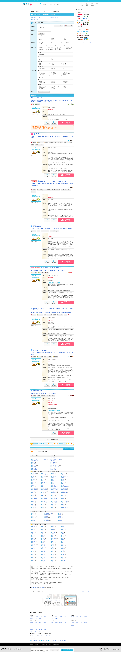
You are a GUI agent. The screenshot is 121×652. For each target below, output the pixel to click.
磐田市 (43, 495)
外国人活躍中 (53, 73)
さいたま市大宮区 (45, 474)
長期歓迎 (67, 42)
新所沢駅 (60, 522)
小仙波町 (33, 539)
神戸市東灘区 (54, 502)
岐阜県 (81, 616)
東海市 (33, 501)
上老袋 (53, 544)
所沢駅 (60, 519)
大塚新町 (33, 550)
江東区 (53, 480)
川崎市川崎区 (34, 491)
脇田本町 (33, 526)
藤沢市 (63, 491)
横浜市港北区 (44, 489)
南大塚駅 (47, 522)
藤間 (33, 548)
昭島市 (33, 486)
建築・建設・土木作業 (36, 17)
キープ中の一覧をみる (85, 591)
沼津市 (43, 494)
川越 (63, 536)
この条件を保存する (54, 650)
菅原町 (63, 533)
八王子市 (63, 485)
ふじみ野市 (44, 476)
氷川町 (53, 555)
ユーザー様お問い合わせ (35, 640)
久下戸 (43, 527)
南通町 (33, 554)
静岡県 (77, 616)
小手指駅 (47, 519)
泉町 (63, 542)
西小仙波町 (54, 538)
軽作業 (33, 462)
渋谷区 (53, 482)
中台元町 (53, 532)
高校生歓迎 (59, 49)
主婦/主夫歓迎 (41, 74)
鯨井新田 (43, 544)
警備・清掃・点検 (35, 460)
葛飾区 (43, 485)
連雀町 (43, 530)
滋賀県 (65, 616)
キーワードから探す (62, 640)
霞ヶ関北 (43, 548)
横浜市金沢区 (34, 489)
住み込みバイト (60, 48)
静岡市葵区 (54, 492)
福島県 (40, 622)
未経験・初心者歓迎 (66, 73)
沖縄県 (44, 631)
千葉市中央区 (54, 476)
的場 (33, 527)
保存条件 (87, 5)
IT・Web (52, 468)
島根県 (85, 622)
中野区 (63, 482)
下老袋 (53, 539)
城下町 (43, 558)
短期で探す (33, 635)
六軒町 (53, 535)
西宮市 (53, 504)
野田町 (33, 560)
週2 (63, 58)
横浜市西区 (34, 488)
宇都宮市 (33, 474)
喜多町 (33, 558)
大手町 (33, 555)
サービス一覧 (18, 648)
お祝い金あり (41, 54)
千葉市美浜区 (64, 476)
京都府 (60, 616)
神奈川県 (36, 616)
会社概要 (32, 644)
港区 (53, 479)
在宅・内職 (52, 88)
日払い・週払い (42, 68)
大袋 (33, 553)
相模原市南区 (54, 491)
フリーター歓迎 (53, 74)
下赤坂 (53, 542)
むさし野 (43, 545)
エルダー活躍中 (42, 73)
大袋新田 (33, 541)
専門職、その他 (54, 469)
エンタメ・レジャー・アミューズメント (39, 459)
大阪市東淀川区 (65, 501)
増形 (63, 548)
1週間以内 (41, 42)
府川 (53, 547)
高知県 (72, 625)
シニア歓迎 (50, 45)
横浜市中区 (44, 488)
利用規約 (37, 644)
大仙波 (63, 554)
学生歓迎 (40, 72)
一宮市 (33, 499)
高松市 (53, 507)
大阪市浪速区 (54, 501)
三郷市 (33, 476)
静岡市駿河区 (64, 492)
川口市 (53, 474)
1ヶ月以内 (50, 42)
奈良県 (52, 618)
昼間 (40, 63)
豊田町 (63, 545)
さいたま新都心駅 (48, 513)
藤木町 (63, 547)
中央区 (43, 479)
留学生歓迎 (41, 49)
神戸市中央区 (64, 502)
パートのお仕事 (69, 45)
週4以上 (52, 59)
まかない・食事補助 (42, 82)
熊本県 (36, 629)
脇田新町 (43, 551)
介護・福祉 (53, 463)
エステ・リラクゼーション (56, 466)
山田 (63, 530)
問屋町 (53, 551)
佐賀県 (36, 631)
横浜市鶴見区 (54, 486)
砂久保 (33, 557)
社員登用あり (50, 49)
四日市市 (43, 501)
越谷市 (63, 474)
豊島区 (33, 483)
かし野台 (43, 557)
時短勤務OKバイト (69, 47)
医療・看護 (34, 463)
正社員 (40, 38)
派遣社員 (52, 39)
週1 (51, 58)
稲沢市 (63, 499)
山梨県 (60, 622)
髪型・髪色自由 (42, 87)
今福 (53, 529)
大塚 (63, 551)
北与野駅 (47, 514)
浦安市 (63, 477)
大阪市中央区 (44, 502)
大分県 (31, 631)
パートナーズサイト (53, 640)
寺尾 (43, 555)
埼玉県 (40, 587)
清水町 (33, 542)
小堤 (63, 550)
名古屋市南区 (44, 498)
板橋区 (53, 483)
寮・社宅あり (53, 81)
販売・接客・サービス (55, 457)
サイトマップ (44, 640)
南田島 (43, 547)
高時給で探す (40, 635)
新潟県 (56, 622)
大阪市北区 (34, 502)
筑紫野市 (33, 508)
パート (63, 38)
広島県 (72, 622)
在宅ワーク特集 (42, 45)
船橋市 (43, 477)
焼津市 (53, 495)
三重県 (85, 616)
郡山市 (53, 473)
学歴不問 (64, 76)
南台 (63, 527)
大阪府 (52, 616)
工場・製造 (53, 462)
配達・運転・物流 (54, 460)
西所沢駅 (33, 520)
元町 (33, 535)
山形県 (44, 622)
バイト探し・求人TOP (34, 587)
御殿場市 (33, 496)
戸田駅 (60, 514)
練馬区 (63, 483)
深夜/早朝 (64, 63)
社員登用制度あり (65, 81)
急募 (40, 76)
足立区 (33, 485)
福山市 (53, 505)
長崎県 (45, 629)
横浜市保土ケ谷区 (55, 488)
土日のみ (52, 64)
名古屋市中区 (64, 496)
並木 (63, 539)
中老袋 (53, 560)
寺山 (33, 561)
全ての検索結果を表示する (52, 439)
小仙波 (43, 538)
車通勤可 (64, 86)
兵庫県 (56, 616)
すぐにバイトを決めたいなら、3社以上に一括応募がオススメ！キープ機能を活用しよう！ (52, 443)
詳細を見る (54, 123)
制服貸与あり (53, 82)
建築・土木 (41, 35)
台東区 (33, 480)
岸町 (53, 536)
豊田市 (53, 499)
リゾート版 (54, 628)
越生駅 (33, 517)
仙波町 (63, 529)
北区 (43, 483)
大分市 (43, 508)
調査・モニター (35, 469)
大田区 (33, 482)
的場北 (33, 551)
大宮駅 (60, 513)
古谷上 (53, 541)
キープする (47, 123)
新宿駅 (33, 513)
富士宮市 (63, 494)
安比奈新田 (34, 544)
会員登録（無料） (84, 0)
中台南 (53, 548)
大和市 (43, 492)
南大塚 (43, 532)
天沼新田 (43, 550)
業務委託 (40, 39)
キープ (97, 4)
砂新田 (33, 532)
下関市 (33, 507)
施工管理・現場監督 (54, 17)
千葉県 (45, 616)
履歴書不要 (41, 77)
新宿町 (63, 526)
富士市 (33, 495)
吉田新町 (63, 560)
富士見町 (53, 550)
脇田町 (43, 526)
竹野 (43, 553)
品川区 (63, 480)
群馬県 (40, 618)
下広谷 (63, 557)
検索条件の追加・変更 (68, 448)
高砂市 (63, 504)
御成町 (53, 558)
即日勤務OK (41, 88)
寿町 (43, 561)
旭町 (63, 532)
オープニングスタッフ (54, 86)
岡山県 (77, 622)
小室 (43, 541)
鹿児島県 (40, 629)
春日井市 (43, 499)
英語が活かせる (65, 74)
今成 (43, 542)
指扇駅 (60, 516)
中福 (33, 547)
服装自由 (52, 87)
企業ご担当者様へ (56, 644)
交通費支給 (41, 81)
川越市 (43, 587)
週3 (39, 59)
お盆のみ (40, 43)
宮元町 (43, 533)
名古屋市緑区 (54, 498)
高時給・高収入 (53, 68)
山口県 (81, 622)
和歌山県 (56, 618)
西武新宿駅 (34, 522)
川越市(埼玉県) (41, 27)
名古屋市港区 (34, 498)
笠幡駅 (60, 517)
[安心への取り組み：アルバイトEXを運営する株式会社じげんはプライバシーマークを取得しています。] (101, 649)
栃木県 (36, 618)
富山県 (65, 622)
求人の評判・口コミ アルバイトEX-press (38, 638)
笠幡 (33, 530)
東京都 (31, 616)
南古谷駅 (47, 516)
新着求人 (81, 5)
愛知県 (72, 616)
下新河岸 (43, 560)
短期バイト (59, 47)
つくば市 (63, 473)
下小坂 (63, 535)
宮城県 (36, 622)
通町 (43, 535)
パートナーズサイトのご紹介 (86, 42)
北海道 (31, 622)
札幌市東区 (34, 473)
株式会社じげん (11, 648)
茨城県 (31, 618)
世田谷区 (43, 482)
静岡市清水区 (34, 494)
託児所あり (64, 82)
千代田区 (33, 479)
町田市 (43, 486)
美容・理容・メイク (35, 468)
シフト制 (40, 58)
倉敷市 (43, 505)
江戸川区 (53, 485)
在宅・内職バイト (42, 47)
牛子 (33, 545)
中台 (53, 530)
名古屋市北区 (54, 496)
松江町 (63, 558)
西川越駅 (33, 519)
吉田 (43, 554)
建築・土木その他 (35, 19)
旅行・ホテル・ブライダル (56, 459)
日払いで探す (48, 635)
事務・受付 (34, 465)
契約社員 (52, 38)
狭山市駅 (60, 520)
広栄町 (33, 538)
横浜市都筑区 (64, 489)
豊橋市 (63, 498)
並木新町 (63, 553)
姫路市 (33, 504)
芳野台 (53, 526)
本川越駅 (47, 520)
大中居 (53, 554)
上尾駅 (33, 514)
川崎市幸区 (44, 491)
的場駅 (46, 517)
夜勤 (40, 64)
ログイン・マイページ (93, 0)
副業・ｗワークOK (42, 86)
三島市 (53, 494)
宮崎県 (40, 631)
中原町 (33, 536)
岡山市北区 (34, 505)
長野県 (52, 622)
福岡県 (31, 629)
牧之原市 (43, 496)
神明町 (43, 536)
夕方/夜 (51, 63)
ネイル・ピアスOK (66, 87)
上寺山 (53, 545)
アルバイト (64, 39)
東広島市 (63, 505)
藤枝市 (63, 495)
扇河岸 (43, 529)
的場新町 (53, 533)
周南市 (43, 507)
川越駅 (33, 516)
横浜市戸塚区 (54, 489)
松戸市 (53, 477)
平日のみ (64, 64)
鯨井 (33, 529)
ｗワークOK (59, 45)
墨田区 (43, 480)
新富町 (53, 527)
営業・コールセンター (55, 465)
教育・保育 (34, 466)
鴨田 (63, 538)
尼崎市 (43, 504)
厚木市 (33, 492)
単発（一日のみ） (60, 42)
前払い (63, 68)
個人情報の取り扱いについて (46, 644)
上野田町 (43, 539)
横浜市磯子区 (64, 488)
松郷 (63, 544)
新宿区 (63, 479)
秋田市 (43, 473)
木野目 (63, 541)
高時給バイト (68, 48)
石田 (63, 555)
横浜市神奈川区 (65, 486)
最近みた (92, 5)
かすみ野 (53, 553)
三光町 (53, 557)
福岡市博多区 (64, 507)
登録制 (51, 76)
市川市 (33, 477)
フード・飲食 (34, 457)
